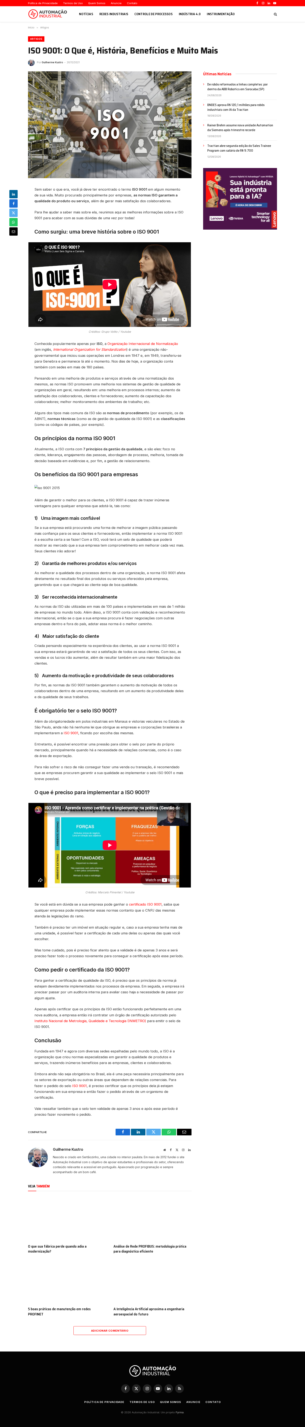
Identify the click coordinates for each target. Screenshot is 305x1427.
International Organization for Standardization (89, 349)
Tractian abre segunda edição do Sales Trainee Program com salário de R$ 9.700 (239, 148)
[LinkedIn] (13, 194)
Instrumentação (221, 14)
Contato (132, 3)
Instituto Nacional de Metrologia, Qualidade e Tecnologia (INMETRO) (90, 1021)
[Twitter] (13, 213)
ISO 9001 (71, 733)
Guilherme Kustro (52, 62)
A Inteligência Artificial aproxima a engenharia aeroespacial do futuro (148, 1311)
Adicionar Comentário (109, 1330)
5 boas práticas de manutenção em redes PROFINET (59, 1311)
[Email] (13, 231)
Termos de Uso (73, 3)
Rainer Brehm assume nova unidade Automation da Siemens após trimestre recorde (240, 128)
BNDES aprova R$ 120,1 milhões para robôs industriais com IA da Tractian (236, 107)
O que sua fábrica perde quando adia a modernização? (57, 1249)
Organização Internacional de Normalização (142, 344)
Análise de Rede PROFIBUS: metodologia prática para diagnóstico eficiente (149, 1249)
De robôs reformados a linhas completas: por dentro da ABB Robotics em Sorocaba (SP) (237, 87)
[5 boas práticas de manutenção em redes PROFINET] (67, 1281)
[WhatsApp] (13, 222)
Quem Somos (96, 3)
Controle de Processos (153, 14)
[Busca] (275, 14)
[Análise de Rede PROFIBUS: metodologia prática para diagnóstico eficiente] (152, 1219)
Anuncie (116, 3)
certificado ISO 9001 (145, 904)
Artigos (36, 38)
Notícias (86, 14)
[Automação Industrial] (48, 14)
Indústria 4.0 (190, 14)
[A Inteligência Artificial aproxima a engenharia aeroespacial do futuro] (152, 1281)
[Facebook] (13, 203)
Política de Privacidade (43, 3)
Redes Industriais (113, 14)
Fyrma (180, 1412)
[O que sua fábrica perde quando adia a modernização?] (67, 1219)
